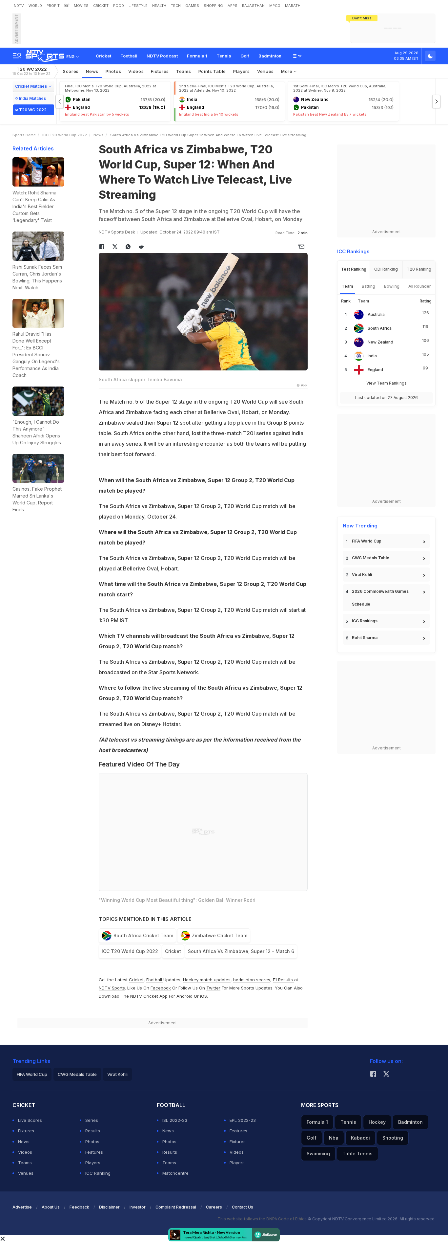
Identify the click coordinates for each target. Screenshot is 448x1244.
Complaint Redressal (175, 1207)
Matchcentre (175, 1173)
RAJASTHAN (253, 5)
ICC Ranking (98, 1173)
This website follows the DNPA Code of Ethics (262, 1218)
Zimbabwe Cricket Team (219, 935)
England (375, 369)
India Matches (32, 98)
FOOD (118, 5)
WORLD (35, 5)
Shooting (392, 1138)
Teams (25, 1162)
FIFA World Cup (366, 541)
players (241, 71)
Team (347, 286)
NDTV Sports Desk (117, 232)
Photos (113, 71)
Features (94, 1152)
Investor (138, 1207)
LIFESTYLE (138, 5)
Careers (214, 1207)
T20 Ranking (419, 269)
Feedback (79, 1207)
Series (91, 1120)
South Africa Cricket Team (143, 935)
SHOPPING (213, 5)
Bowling (391, 286)
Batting (368, 286)
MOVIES (81, 5)
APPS (232, 5)
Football (128, 55)
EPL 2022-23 (243, 1120)
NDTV (19, 5)
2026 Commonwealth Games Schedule (380, 598)
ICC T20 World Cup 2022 (64, 135)
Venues (265, 71)
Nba (333, 1138)
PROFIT (53, 5)
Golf (244, 55)
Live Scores (30, 1120)
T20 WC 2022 (31, 71)
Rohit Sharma (364, 637)
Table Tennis (357, 1153)
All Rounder (419, 286)
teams (183, 71)
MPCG (274, 5)
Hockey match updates (207, 979)
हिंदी (66, 5)
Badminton (269, 55)
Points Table (212, 71)
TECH (176, 5)
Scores (71, 71)
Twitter (213, 987)
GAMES (192, 5)
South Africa (380, 328)
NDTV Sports (112, 987)
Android (184, 996)
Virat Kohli (362, 574)
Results (92, 1130)
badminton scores (251, 979)
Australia (376, 314)
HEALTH (159, 5)
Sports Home (24, 135)
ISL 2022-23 (174, 1120)
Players (92, 1162)
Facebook (161, 987)
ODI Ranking (386, 269)
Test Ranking (353, 269)
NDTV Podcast (162, 55)
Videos (136, 71)
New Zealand (380, 342)
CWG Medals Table (370, 557)
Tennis (223, 55)
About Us (51, 1207)
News (92, 71)
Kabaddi (360, 1138)
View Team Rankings (386, 383)
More (287, 71)
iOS (203, 996)
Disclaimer (109, 1207)
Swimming (318, 1153)
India (372, 355)
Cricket (103, 55)
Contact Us (242, 1207)
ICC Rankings (364, 620)
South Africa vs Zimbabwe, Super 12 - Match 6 (241, 951)
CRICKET (101, 5)
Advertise (22, 1207)
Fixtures (160, 71)
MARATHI (293, 5)
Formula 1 (197, 55)
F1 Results (283, 979)
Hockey (377, 1122)
